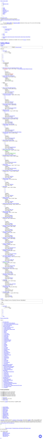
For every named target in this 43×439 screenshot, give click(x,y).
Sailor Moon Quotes (6, 285)
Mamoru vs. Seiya (6, 109)
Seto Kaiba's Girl (12, 247)
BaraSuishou (6, 212)
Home (4, 7)
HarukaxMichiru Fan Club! (7, 249)
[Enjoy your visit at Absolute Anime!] (3, 17)
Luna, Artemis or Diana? (7, 231)
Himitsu (5, 226)
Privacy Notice (20, 419)
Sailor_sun (11, 209)
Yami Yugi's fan (6, 110)
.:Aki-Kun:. (11, 176)
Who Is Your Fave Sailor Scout (8, 267)
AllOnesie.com (5, 436)
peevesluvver (11, 91)
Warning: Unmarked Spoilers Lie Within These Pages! (10, 19)
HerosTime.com (5, 434)
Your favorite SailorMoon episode (9, 255)
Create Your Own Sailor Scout (8, 93)
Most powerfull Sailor (6, 211)
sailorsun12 (11, 101)
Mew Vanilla (6, 124)
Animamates (5, 279)
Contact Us (15, 419)
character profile (16, 22)
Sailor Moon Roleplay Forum (8, 273)
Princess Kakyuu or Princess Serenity (9, 225)
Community (5, 11)
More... (4, 13)
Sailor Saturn (6, 179)
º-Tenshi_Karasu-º (7, 150)
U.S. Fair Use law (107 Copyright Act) (7, 422)
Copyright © (2, 419)
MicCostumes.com (6, 435)
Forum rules (2, 44)
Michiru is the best (6, 197)
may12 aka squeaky (7, 94)
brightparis (11, 241)
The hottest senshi (6, 291)
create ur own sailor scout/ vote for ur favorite (11, 203)
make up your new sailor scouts (8, 140)
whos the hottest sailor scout (8, 217)
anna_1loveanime (12, 283)
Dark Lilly (6, 76)
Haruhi (10, 271)
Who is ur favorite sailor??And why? (9, 87)
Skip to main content (4, 0)
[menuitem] (8, 28)
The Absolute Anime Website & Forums (25, 68)
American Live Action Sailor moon (9, 237)
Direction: (19, 300)
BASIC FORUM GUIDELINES (9, 75)
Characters (4, 9)
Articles (4, 12)
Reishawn (5, 274)
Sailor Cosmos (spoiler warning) (8, 149)
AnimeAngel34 (12, 265)
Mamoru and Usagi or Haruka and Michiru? (10, 117)
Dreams (5, 262)
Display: (3, 300)
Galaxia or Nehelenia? (7, 243)
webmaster (6, 68)
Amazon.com (5, 432)
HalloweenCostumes (6, 433)
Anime (4, 8)
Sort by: (10, 300)
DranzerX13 (6, 198)
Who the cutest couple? (7, 178)
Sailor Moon (4, 43)
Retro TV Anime (6, 10)
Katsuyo (5, 238)
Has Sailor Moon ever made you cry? (9, 155)
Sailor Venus (6, 286)
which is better (5, 164)
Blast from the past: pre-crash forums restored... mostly (12, 67)
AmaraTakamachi (12, 147)
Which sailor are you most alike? (8, 123)
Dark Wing (6, 104)
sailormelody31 (12, 115)
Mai (10, 79)
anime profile (9, 22)
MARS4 (10, 215)
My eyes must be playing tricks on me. (9, 103)
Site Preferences (4, 429)
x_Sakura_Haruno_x (7, 256)
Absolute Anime (5, 3)
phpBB (6, 401)
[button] (5, 50)
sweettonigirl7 (11, 129)
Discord (24, 39)
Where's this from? (6, 261)
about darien (5, 186)
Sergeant (11, 121)
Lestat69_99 (11, 259)
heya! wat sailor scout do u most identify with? (11, 170)
